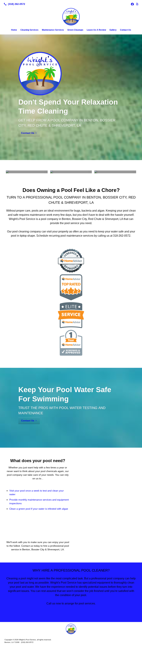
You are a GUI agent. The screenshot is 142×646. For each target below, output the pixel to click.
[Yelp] (137, 4)
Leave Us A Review (96, 30)
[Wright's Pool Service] (71, 629)
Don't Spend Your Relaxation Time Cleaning (68, 106)
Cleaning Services (29, 30)
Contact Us (125, 30)
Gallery (113, 30)
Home (14, 30)
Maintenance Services (53, 30)
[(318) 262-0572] (13, 4)
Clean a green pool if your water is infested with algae (38, 508)
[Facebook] (132, 4)
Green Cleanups (75, 30)
